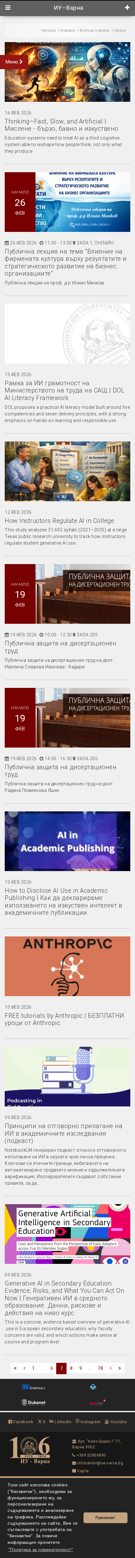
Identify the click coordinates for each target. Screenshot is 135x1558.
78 (100, 1368)
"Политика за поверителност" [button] (40, 1549)
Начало (48, 30)
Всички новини (95, 30)
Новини (68, 30)
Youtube (118, 1421)
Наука (120, 30)
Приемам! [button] (105, 1518)
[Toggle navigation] (8, 7)
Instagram (89, 1421)
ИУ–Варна (68, 7)
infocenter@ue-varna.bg (99, 1463)
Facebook (23, 1421)
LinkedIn (62, 1421)
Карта (82, 1471)
